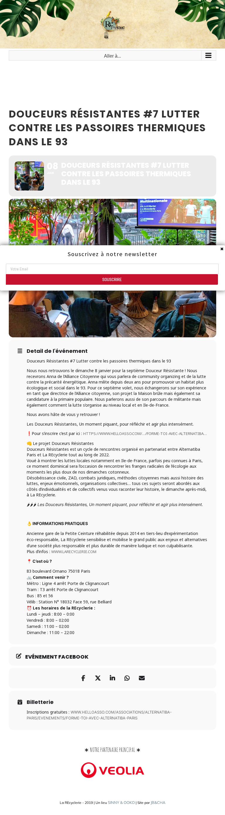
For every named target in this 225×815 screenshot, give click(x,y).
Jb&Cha (158, 802)
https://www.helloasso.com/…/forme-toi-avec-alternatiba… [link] (145, 433)
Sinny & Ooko (121, 802)
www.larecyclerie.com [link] (73, 551)
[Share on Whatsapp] (127, 678)
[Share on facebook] (83, 678)
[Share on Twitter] (98, 678)
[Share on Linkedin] (112, 678)
